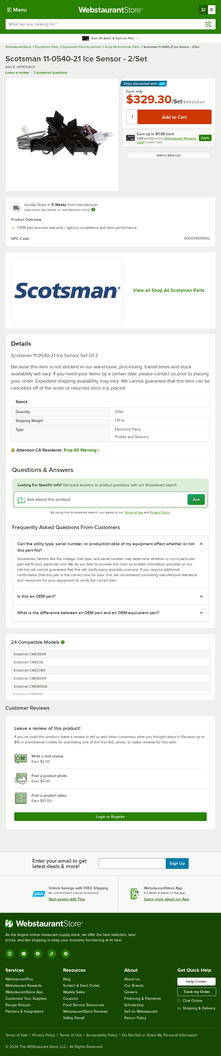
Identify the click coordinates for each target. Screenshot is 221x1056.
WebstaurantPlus (19, 979)
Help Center (196, 981)
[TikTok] (51, 953)
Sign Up (177, 863)
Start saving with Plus (67, 899)
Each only (134, 91)
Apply (206, 138)
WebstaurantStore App (24, 992)
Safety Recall (73, 1018)
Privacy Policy (160, 512)
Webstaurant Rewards (23, 986)
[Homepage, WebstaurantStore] (111, 10)
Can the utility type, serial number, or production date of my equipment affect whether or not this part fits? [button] (105, 547)
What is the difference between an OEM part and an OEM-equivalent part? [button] (88, 612)
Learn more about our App (166, 899)
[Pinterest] (65, 953)
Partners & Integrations (24, 1011)
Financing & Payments (142, 998)
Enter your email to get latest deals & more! (59, 863)
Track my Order (197, 991)
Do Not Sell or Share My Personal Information (160, 1035)
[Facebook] (37, 953)
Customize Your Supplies (26, 998)
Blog (67, 979)
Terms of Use (133, 512)
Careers (130, 992)
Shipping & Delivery (199, 1008)
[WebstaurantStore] (72, 923)
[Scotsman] (67, 290)
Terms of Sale (16, 1035)
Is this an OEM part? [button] (36, 596)
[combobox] (110, 24)
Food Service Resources (83, 1005)
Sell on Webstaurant (140, 1011)
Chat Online (192, 1001)
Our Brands (134, 986)
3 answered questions (50, 73)
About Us (132, 979)
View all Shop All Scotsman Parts (168, 290)
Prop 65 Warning (80, 450)
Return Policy (135, 1018)
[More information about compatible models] (63, 642)
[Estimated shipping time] (93, 209)
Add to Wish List (169, 155)
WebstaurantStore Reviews (85, 1011)
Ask (196, 499)
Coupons (70, 998)
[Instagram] (9, 953)
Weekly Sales (74, 992)
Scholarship (134, 1005)
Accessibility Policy (102, 1035)
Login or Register (110, 816)
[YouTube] (23, 953)
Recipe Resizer (18, 1005)
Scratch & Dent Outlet (81, 986)
